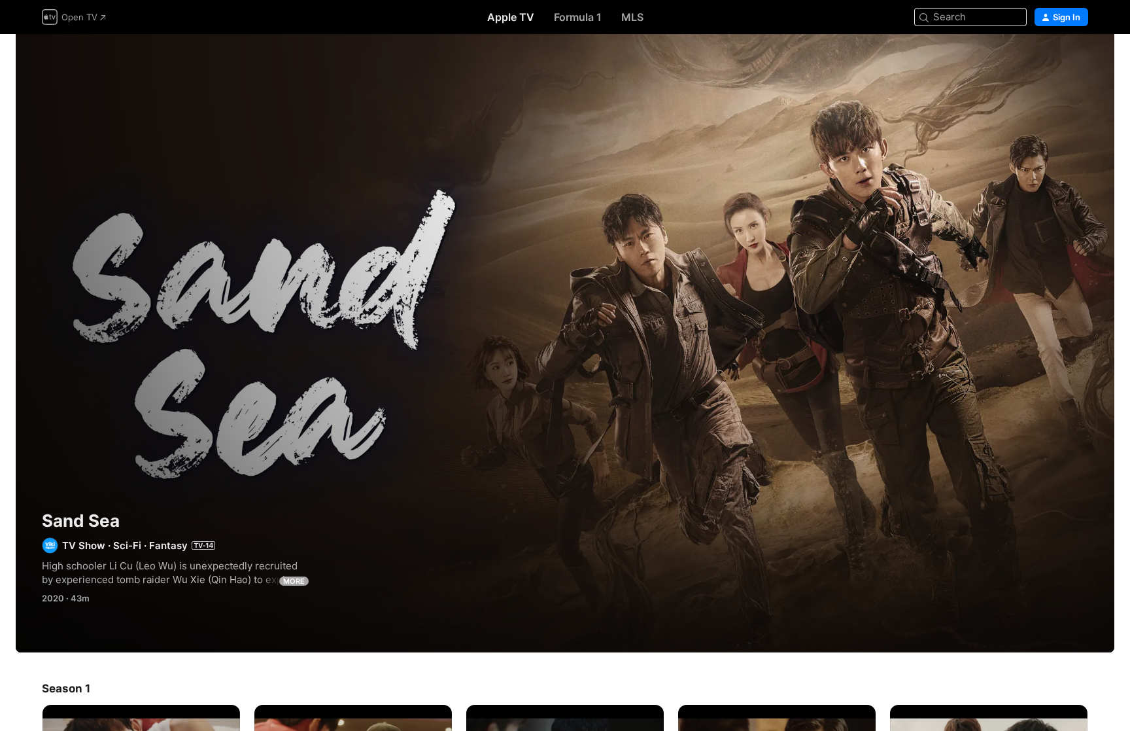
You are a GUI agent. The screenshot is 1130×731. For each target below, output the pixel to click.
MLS (632, 17)
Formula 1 (578, 17)
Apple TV (510, 17)
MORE (294, 581)
